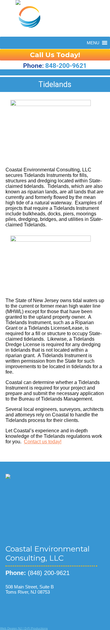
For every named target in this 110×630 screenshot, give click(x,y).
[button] (93, 43)
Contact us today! (42, 441)
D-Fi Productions (36, 628)
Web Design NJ (11, 628)
